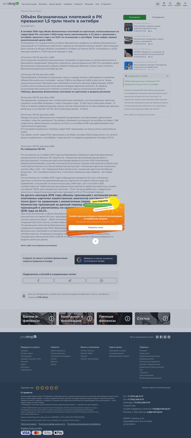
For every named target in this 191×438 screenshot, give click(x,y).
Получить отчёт (95, 227)
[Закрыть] (95, 241)
